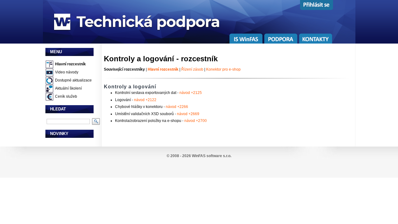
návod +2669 (188, 114)
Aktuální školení (68, 88)
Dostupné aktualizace (73, 80)
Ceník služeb (66, 96)
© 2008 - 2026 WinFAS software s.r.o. (199, 156)
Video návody (66, 72)
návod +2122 (145, 100)
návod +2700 (195, 121)
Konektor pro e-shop (223, 69)
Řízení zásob (192, 69)
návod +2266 (177, 107)
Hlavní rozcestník (70, 64)
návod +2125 (190, 93)
